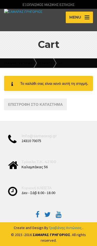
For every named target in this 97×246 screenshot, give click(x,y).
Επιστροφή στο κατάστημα (35, 104)
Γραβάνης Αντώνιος (65, 227)
